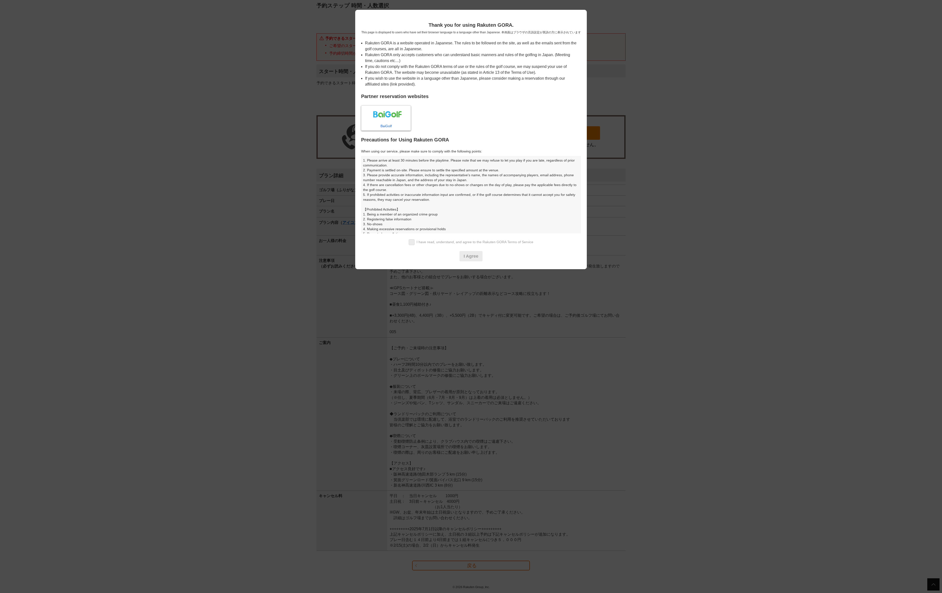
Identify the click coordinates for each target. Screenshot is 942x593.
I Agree (471, 256)
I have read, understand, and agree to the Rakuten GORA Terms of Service (475, 242)
